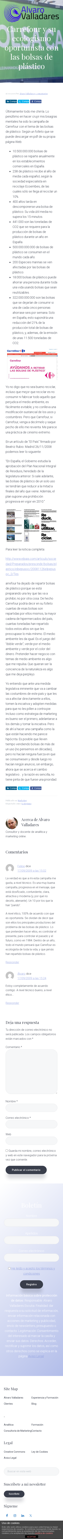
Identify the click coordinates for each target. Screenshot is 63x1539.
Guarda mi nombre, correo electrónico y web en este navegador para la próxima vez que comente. (31, 1155)
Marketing (22, 800)
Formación (37, 1424)
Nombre (12, 1101)
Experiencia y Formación (44, 1397)
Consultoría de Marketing (17, 1430)
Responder (12, 962)
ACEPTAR (31, 1537)
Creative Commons (14, 1451)
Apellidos (31, 1233)
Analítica (8, 1424)
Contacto (36, 1430)
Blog (33, 1403)
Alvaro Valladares (13, 1397)
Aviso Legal (36, 1356)
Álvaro (21, 973)
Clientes (8, 1403)
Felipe (21, 866)
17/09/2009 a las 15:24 (32, 978)
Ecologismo (26, 803)
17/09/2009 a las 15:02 (32, 870)
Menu (57, 6)
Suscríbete (14, 1494)
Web (8, 1134)
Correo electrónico (18, 1117)
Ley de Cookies (39, 1451)
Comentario (14, 1047)
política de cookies (44, 1533)
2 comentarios (41, 93)
